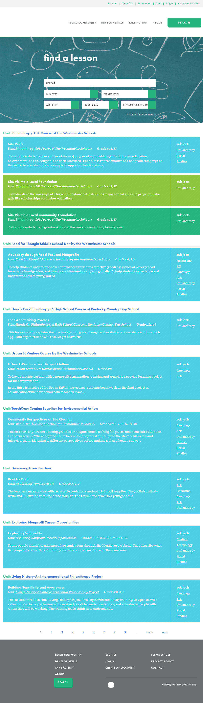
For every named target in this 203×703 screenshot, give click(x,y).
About (157, 22)
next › (149, 632)
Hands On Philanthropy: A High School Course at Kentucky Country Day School (75, 309)
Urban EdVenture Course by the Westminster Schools (53, 353)
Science (182, 442)
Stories (111, 655)
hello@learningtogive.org (179, 685)
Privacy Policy (162, 661)
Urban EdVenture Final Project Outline (38, 364)
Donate (112, 3)
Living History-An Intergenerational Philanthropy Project (56, 576)
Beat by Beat (18, 479)
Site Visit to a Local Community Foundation (42, 215)
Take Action (138, 22)
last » (165, 632)
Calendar (127, 3)
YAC (158, 3)
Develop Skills (112, 22)
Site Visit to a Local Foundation (32, 181)
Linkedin (111, 686)
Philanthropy (186, 150)
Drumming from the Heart (32, 468)
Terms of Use (161, 655)
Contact (157, 667)
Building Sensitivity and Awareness (36, 587)
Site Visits (15, 144)
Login (169, 3)
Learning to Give (18, 20)
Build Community (82, 22)
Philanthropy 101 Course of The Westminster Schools (54, 133)
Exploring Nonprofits (25, 533)
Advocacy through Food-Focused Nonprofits (43, 254)
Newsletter (144, 3)
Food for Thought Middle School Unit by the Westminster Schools (63, 243)
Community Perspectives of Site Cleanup (40, 419)
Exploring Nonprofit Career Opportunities (45, 522)
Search (184, 23)
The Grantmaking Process (28, 319)
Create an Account (188, 3)
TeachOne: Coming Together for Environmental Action (54, 408)
